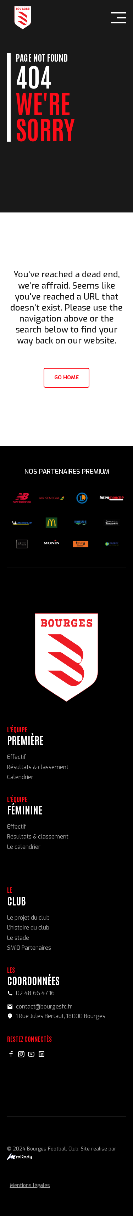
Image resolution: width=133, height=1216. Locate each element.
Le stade (18, 938)
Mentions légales (30, 1185)
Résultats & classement (37, 767)
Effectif (16, 757)
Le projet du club (28, 917)
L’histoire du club (28, 927)
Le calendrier (23, 847)
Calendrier (20, 777)
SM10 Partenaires (29, 947)
